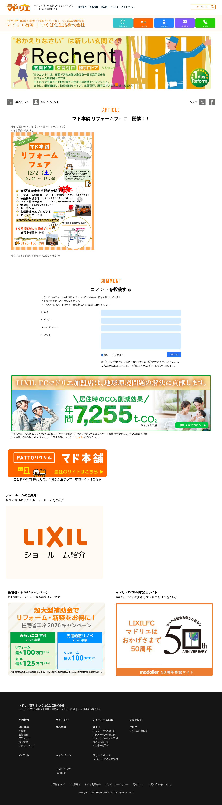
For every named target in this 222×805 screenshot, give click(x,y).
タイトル (46, 319)
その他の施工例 (101, 745)
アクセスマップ (27, 745)
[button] (106, 84)
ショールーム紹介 (103, 719)
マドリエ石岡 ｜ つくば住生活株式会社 (65, 20)
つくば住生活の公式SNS (105, 759)
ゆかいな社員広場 (138, 731)
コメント (46, 335)
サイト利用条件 (93, 784)
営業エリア (24, 738)
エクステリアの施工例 (104, 734)
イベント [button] (114, 7)
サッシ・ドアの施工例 (104, 731)
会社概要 (23, 734)
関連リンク (138, 784)
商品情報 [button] (94, 7)
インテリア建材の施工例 (105, 738)
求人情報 (23, 742)
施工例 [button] (104, 7)
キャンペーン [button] (128, 7)
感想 (105, 355)
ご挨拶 (22, 731)
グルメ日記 (135, 719)
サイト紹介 (62, 719)
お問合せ (119, 355)
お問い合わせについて (160, 784)
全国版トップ (57, 784)
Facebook (61, 772)
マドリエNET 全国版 (17, 20)
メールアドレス (49, 327)
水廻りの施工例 (101, 742)
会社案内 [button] (82, 7)
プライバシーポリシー (116, 784)
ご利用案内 (74, 784)
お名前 (44, 311)
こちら (79, 437)
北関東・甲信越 (36, 20)
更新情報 (24, 719)
